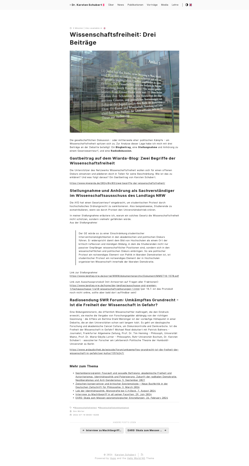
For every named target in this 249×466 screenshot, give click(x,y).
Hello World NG (136, 458)
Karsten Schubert (125, 454)
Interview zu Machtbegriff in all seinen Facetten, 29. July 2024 (114, 394)
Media (164, 4)
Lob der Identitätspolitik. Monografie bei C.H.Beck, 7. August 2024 (116, 390)
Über (111, 4)
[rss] (141, 454)
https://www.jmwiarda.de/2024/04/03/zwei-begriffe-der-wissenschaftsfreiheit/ (117, 183)
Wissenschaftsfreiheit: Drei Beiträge (113, 38)
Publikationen (135, 4)
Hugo (113, 458)
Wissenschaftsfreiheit (85, 408)
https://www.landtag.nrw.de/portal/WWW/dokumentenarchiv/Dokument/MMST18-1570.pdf (124, 276)
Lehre (175, 4)
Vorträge (152, 4)
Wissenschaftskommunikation (114, 408)
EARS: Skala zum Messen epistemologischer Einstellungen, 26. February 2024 (122, 398)
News (120, 4)
